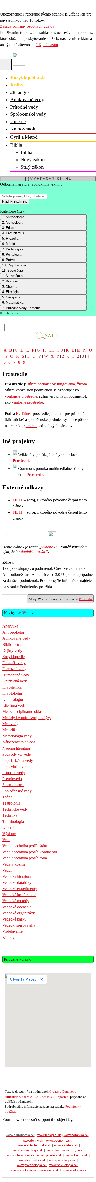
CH (52, 350)
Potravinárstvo (14, 766)
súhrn (32, 384)
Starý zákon (32, 167)
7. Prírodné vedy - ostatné (21, 308)
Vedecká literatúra (16, 876)
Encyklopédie (13, 656)
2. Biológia (10, 281)
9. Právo (8, 260)
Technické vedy (15, 809)
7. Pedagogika (12, 249)
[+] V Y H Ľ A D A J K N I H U (48, 179)
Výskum (9, 833)
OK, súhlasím (47, 44)
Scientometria (13, 785)
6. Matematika (12, 302)
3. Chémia (9, 286)
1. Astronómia (12, 276)
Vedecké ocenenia (16, 907)
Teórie (7, 797)
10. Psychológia (14, 265)
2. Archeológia (12, 222)
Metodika (10, 730)
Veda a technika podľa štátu (24, 846)
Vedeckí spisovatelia (18, 925)
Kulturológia (12, 699)
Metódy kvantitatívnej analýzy (26, 718)
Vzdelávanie (12, 931)
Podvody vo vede (16, 754)
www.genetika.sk (49, 1155)
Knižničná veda (15, 681)
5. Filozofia (10, 238)
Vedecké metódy (15, 901)
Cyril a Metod (24, 137)
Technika (9, 815)
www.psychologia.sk (32, 1165)
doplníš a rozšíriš (34, 551)
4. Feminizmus (13, 233)
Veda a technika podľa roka (24, 858)
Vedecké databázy (16, 882)
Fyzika (77, 1150)
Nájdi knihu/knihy (14, 201)
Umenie (18, 121)
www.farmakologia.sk (27, 1150)
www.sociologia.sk (23, 1170)
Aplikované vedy (27, 99)
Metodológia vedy (17, 736)
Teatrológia (11, 803)
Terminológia (13, 821)
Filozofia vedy (14, 663)
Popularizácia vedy (17, 760)
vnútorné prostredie (27, 402)
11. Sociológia (12, 270)
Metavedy (10, 724)
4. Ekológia (10, 292)
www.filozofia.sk (58, 1150)
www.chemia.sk (76, 1155)
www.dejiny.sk (33, 1140)
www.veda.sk (49, 1170)
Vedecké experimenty (19, 888)
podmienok (47, 384)
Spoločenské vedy (28, 114)
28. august (20, 92)
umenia (31, 426)
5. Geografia (11, 297)
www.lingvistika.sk (32, 1160)
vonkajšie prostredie (21, 396)
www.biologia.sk (49, 1135)
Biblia (16, 145)
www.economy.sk (59, 1140)
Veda (26, 613)
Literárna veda (14, 705)
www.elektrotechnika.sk (33, 1145)
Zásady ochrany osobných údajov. (27, 26)
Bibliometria (12, 644)
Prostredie (21, 460)
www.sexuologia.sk (63, 1165)
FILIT (18, 500)
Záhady (8, 937)
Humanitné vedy (15, 675)
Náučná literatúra (16, 748)
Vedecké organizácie (19, 913)
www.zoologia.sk (74, 1170)
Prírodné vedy (24, 107)
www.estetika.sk (66, 1145)
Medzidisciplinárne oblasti (23, 711)
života (82, 384)
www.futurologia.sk (20, 1155)
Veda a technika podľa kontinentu (29, 852)
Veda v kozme (13, 864)
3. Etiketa (9, 228)
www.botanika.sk (76, 1135)
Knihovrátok (22, 129)
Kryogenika (12, 687)
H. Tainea (24, 413)
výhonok (48, 547)
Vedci (7, 870)
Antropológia (13, 632)
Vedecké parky (14, 919)
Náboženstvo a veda (18, 742)
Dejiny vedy (12, 650)
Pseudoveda (12, 779)
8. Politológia (11, 254)
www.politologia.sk (62, 1160)
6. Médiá (8, 244)
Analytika (10, 626)
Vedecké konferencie (19, 895)
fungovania (66, 384)
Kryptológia (12, 693)
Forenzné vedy (14, 669)
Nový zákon (32, 159)
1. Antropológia (13, 217)
